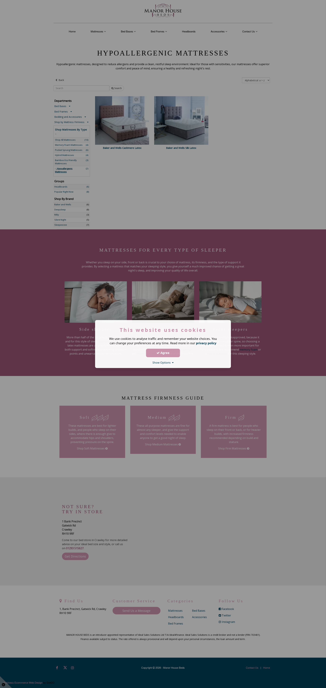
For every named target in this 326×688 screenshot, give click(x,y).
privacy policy (206, 343)
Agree (164, 353)
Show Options (162, 362)
